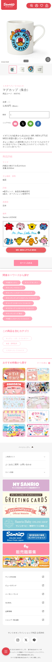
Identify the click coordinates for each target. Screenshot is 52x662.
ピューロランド (11, 585)
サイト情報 (9, 472)
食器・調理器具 (11, 344)
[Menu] (6, 651)
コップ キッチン (32, 282)
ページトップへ (24, 447)
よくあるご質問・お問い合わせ (18, 464)
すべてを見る (42, 363)
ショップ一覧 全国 (12, 620)
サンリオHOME (10, 577)
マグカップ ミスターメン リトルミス (20, 308)
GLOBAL (8, 602)
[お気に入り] (42, 5)
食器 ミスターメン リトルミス (18, 319)
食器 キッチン (12, 282)
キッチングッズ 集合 (14, 313)
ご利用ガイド (10, 457)
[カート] (47, 5)
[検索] (31, 5)
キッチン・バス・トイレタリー (17, 338)
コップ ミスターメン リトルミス (19, 303)
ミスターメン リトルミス (13, 86)
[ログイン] (37, 5)
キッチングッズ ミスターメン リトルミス (22, 298)
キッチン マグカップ (14, 288)
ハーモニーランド (11, 594)
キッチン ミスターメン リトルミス (19, 293)
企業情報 (8, 611)
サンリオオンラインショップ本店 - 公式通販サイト (9, 5)
